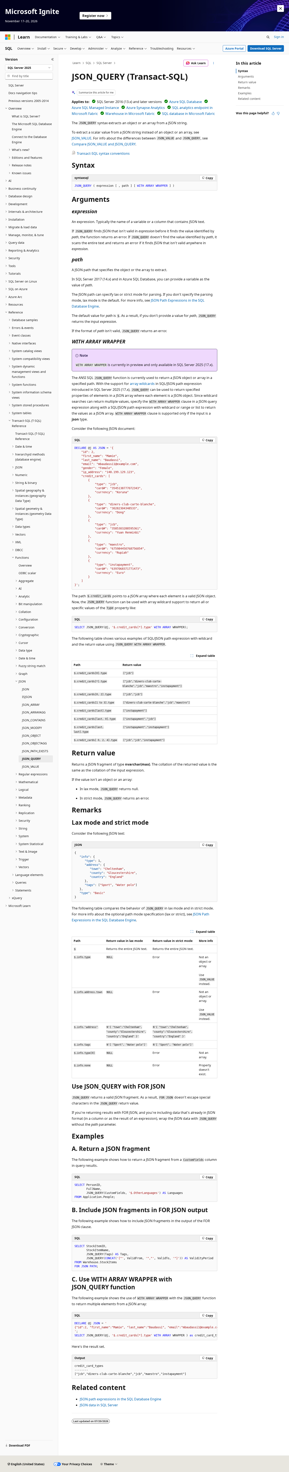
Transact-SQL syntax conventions (103, 153)
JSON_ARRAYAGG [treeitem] (33, 712)
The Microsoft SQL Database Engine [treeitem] (32, 126)
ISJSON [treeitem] (27, 697)
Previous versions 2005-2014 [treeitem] (28, 101)
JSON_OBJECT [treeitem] (31, 736)
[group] (144, 1329)
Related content (249, 99)
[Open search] (268, 37)
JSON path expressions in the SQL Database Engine (120, 1399)
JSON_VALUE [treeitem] (30, 767)
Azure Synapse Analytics (145, 107)
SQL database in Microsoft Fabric (188, 113)
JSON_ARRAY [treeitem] (31, 705)
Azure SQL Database (185, 101)
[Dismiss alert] (280, 8)
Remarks (244, 88)
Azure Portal (234, 48)
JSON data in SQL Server (99, 1405)
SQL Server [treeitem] (16, 85)
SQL (88, 63)
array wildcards (142, 383)
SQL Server (104, 63)
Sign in (279, 37)
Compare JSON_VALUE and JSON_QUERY (103, 144)
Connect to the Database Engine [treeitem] (29, 139)
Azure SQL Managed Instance (95, 107)
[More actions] (213, 63)
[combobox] (29, 67)
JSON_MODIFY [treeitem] (32, 728)
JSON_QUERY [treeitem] (31, 759)
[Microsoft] (8, 37)
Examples (245, 93)
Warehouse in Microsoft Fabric (130, 113)
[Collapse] (52, 59)
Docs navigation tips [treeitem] (22, 93)
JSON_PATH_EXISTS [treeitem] (35, 751)
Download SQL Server (266, 48)
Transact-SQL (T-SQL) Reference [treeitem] (29, 436)
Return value (247, 82)
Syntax (243, 71)
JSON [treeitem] (25, 689)
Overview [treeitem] (25, 565)
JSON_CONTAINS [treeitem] (33, 720)
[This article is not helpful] (278, 113)
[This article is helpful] (273, 113)
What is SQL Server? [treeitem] (26, 116)
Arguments (246, 76)
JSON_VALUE (81, 138)
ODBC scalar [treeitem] (27, 573)
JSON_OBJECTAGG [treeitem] (34, 743)
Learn (77, 63)
